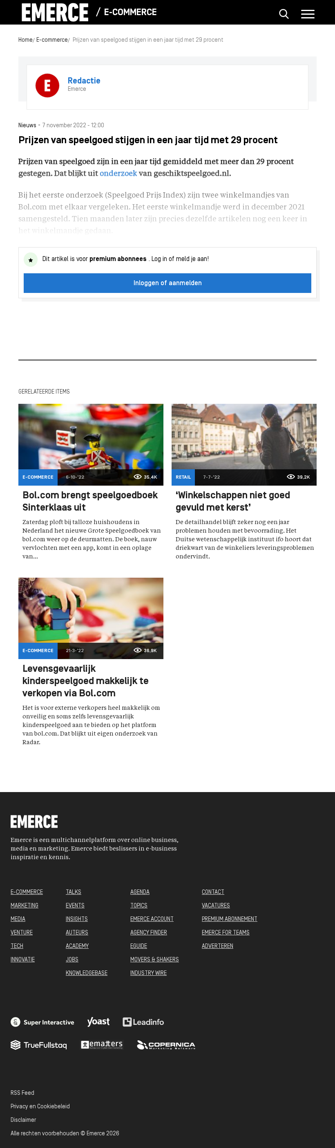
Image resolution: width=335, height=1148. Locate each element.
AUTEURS (77, 933)
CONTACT (213, 892)
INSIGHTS (77, 919)
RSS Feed (22, 1093)
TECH (17, 946)
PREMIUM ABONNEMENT (229, 919)
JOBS (72, 960)
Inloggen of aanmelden (168, 283)
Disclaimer (23, 1120)
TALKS (73, 892)
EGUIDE (138, 946)
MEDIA (18, 919)
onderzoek (118, 174)
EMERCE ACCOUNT (152, 919)
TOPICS (138, 906)
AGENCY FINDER (148, 933)
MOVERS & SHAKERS (154, 960)
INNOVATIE (23, 960)
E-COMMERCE (27, 892)
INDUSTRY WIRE (148, 973)
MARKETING (24, 906)
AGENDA (140, 892)
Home (25, 40)
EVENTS (75, 906)
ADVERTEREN (217, 946)
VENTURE (22, 933)
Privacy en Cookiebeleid (40, 1107)
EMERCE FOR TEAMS (226, 933)
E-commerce (130, 13)
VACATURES (216, 906)
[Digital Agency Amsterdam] (42, 1022)
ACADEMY (77, 946)
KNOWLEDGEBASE (86, 973)
